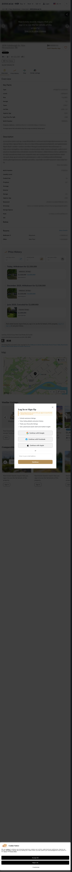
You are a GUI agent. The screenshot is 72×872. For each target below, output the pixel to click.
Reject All (35, 863)
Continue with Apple (37, 445)
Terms (5, 851)
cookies (8, 849)
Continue (35, 462)
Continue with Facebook (36, 439)
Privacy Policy (13, 851)
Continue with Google (36, 433)
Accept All (35, 858)
